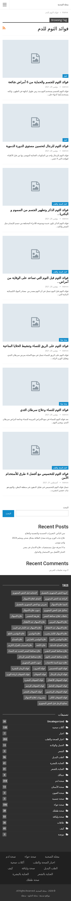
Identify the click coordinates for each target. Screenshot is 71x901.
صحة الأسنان (57, 787)
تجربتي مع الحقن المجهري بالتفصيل (31, 604)
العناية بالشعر (57, 769)
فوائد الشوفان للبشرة (33, 680)
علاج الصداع (17, 639)
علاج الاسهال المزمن (58, 622)
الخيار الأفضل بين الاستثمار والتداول (49, 552)
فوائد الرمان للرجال (58, 674)
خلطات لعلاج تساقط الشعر (55, 616)
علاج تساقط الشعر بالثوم (56, 657)
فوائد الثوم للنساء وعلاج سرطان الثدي (44, 410)
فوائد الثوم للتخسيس (58, 668)
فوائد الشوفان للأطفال (57, 680)
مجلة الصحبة (63, 4)
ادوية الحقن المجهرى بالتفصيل (54, 593)
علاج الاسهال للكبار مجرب (55, 633)
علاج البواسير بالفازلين (36, 639)
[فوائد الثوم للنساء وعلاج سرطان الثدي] (35, 387)
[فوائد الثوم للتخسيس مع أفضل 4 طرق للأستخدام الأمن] (35, 451)
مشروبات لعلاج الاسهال (35, 697)
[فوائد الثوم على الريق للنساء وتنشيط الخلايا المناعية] (35, 323)
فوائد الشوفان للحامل (57, 686)
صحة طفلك (58, 810)
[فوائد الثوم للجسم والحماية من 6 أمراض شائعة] (35, 59)
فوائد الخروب (39, 668)
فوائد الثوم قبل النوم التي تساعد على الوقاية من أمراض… (37, 280)
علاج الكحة (40, 645)
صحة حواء (63, 340)
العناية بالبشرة (57, 763)
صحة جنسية (58, 798)
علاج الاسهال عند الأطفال (34, 622)
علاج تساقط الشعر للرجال (29, 657)
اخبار (65, 76)
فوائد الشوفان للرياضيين (56, 691)
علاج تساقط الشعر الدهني (56, 651)
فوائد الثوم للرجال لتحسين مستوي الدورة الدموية (37, 146)
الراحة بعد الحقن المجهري (56, 598)
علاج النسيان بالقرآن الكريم (20, 645)
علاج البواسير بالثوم (58, 639)
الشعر (61, 751)
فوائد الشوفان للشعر (33, 691)
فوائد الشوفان (40, 674)
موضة (61, 834)
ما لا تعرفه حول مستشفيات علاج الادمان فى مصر (44, 547)
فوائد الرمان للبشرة (20, 668)
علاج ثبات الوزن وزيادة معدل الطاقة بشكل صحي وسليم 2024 (38, 538)
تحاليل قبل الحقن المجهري (55, 610)
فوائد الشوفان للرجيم (35, 686)
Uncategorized (55, 721)
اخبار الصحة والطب (60, 204)
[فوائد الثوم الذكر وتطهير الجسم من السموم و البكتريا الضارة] (35, 187)
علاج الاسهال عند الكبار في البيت (27, 628)
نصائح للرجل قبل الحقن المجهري (53, 703)
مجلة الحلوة (33, 895)
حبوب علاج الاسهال (31, 610)
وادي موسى (60, 542)
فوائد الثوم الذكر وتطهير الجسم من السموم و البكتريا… (39, 212)
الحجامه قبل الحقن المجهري (25, 593)
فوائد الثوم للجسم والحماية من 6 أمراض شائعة (38, 82)
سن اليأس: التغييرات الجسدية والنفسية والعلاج (45, 533)
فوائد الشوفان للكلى (58, 697)
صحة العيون (58, 793)
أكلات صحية (58, 727)
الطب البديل (58, 757)
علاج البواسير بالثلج (16, 633)
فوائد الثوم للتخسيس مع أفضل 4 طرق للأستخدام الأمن (37, 476)
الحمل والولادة (57, 745)
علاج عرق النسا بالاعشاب (56, 662)
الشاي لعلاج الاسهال (32, 598)
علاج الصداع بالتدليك (58, 645)
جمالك (61, 775)
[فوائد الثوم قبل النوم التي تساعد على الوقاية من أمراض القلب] (35, 255)
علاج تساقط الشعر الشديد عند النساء (24, 651)
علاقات (60, 822)
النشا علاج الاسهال (59, 604)
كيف (62, 828)
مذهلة (23, 895)
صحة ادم (59, 781)
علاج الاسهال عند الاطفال (56, 628)
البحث (65, 507)
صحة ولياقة (58, 816)
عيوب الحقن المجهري (31, 662)
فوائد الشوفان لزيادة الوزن (18, 674)
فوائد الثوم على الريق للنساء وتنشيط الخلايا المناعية (35, 346)
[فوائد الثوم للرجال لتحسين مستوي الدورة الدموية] (35, 123)
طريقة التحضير (32, 616)
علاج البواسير (34, 633)
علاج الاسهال (16, 616)
